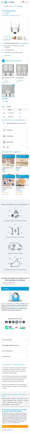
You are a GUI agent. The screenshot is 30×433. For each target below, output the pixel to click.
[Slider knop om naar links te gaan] (4, 38)
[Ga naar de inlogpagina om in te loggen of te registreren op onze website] (23, 2)
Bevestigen (6, 288)
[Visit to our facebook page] (6, 322)
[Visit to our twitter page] (9, 322)
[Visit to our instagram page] (20, 322)
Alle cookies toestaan (7, 426)
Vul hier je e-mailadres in (9, 283)
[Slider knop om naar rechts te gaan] (26, 38)
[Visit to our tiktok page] (23, 322)
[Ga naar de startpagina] (9, 2)
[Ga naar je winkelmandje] (27, 2)
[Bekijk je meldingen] (25, 2)
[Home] (2, 6)
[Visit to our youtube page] (16, 322)
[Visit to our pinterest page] (13, 322)
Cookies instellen (6, 430)
